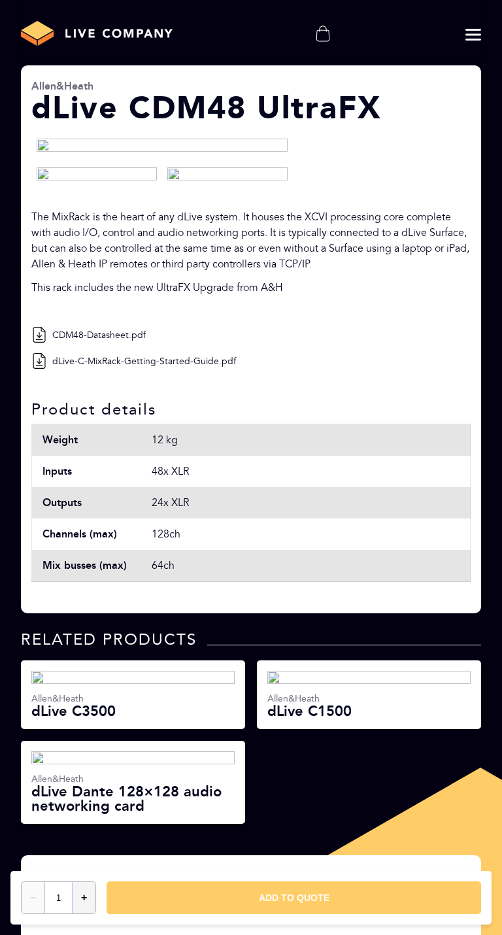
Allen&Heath (62, 86)
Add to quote (294, 897)
